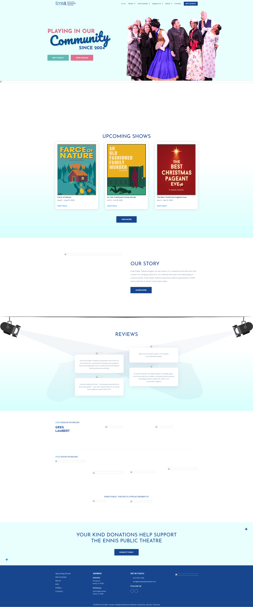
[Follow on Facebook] (136, 591)
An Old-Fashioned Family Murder (121, 197)
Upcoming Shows (63, 573)
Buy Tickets (191, 4)
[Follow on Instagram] (132, 591)
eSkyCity (149, 605)
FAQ (57, 584)
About (167, 4)
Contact (178, 4)
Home (123, 4)
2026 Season (82, 57)
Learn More (62, 206)
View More (126, 219)
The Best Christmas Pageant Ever (172, 197)
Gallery (58, 588)
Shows (130, 4)
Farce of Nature (64, 197)
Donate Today (126, 552)
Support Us (156, 4)
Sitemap (156, 605)
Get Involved (143, 4)
